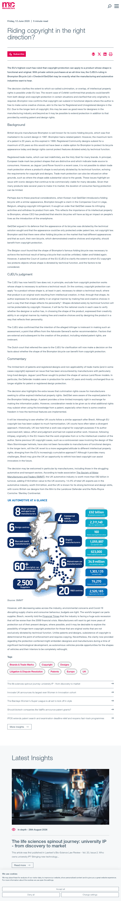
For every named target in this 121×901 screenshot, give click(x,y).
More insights (17, 726)
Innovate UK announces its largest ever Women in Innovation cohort (41, 692)
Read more (20, 865)
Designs (64, 664)
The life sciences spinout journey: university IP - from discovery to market (43, 683)
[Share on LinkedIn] (105, 54)
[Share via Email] (93, 54)
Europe (71, 671)
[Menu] (116, 6)
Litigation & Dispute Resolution (26, 671)
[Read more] (60, 797)
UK (84, 671)
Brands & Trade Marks (22, 664)
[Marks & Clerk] (8, 8)
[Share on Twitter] (99, 54)
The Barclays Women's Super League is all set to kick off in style (39, 701)
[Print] (110, 54)
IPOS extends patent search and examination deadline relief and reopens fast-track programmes (55, 718)
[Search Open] (109, 6)
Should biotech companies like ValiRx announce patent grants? (39, 709)
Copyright (47, 664)
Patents (55, 671)
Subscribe (18, 54)
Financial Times (50, 616)
